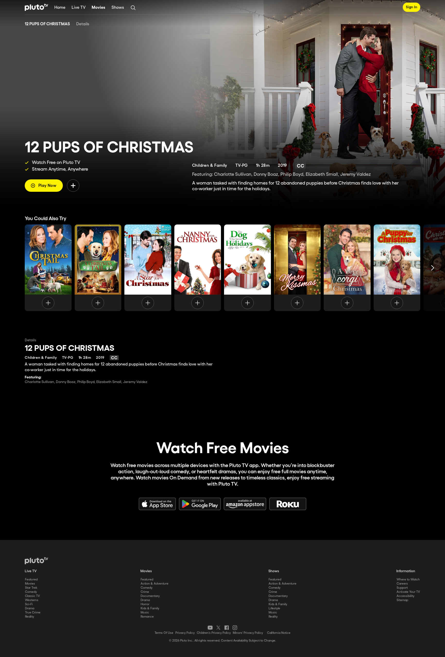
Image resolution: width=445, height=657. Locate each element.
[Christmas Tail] (48, 267)
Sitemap (402, 600)
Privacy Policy (185, 633)
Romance (147, 616)
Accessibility (405, 596)
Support (402, 587)
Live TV (78, 7)
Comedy (31, 592)
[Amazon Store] (245, 504)
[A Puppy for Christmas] (397, 267)
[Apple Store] (157, 504)
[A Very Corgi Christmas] (347, 267)
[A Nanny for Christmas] (197, 267)
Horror (145, 604)
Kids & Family (150, 608)
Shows (118, 7)
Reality (29, 616)
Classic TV (32, 596)
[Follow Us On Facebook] (226, 627)
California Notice (278, 633)
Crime (145, 592)
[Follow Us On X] (218, 627)
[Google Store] (200, 504)
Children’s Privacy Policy (214, 633)
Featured (31, 579)
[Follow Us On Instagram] (234, 627)
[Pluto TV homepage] (36, 560)
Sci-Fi (29, 604)
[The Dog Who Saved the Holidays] (247, 267)
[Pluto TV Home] (36, 7)
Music (145, 612)
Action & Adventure (154, 583)
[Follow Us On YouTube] (210, 627)
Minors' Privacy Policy (248, 633)
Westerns (31, 600)
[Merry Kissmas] (297, 267)
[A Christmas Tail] (98, 267)
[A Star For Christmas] (147, 267)
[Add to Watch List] (73, 185)
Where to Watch (408, 579)
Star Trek (31, 587)
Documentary (150, 596)
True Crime (32, 612)
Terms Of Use (164, 633)
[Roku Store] (287, 504)
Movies (98, 7)
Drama (29, 608)
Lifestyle (274, 608)
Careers (402, 583)
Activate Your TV (408, 592)
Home (59, 7)
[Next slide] (432, 267)
